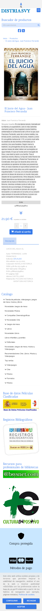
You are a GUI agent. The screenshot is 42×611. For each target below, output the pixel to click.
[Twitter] (23, 31)
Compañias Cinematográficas (18, 315)
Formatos (10, 378)
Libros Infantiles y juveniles (15, 338)
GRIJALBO (17, 259)
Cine (8, 369)
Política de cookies (26, 594)
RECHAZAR (31, 601)
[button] (21, 4)
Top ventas (9, 361)
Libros (9, 329)
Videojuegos (11, 365)
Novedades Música (12, 311)
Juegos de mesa (13, 324)
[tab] (9, 241)
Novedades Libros (12, 333)
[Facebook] (19, 31)
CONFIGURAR (12, 601)
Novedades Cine (13, 320)
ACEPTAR (21, 607)
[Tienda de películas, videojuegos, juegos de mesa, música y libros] (4, 299)
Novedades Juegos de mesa (16, 306)
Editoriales (10, 342)
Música (9, 374)
